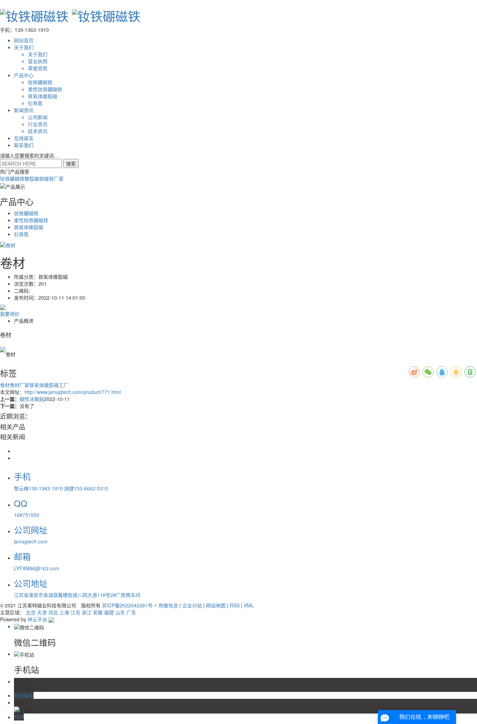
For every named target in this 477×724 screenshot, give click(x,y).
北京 (31, 612)
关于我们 (24, 47)
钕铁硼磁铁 (40, 82)
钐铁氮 (35, 103)
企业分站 (192, 605)
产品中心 (24, 75)
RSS (235, 605)
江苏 (75, 612)
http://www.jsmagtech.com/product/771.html (72, 391)
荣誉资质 (37, 68)
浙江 (86, 612)
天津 (42, 612)
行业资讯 (37, 123)
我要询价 (10, 313)
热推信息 (168, 605)
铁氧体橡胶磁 (42, 96)
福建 (109, 612)
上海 (64, 612)
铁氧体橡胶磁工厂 (48, 384)
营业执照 (37, 61)
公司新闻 (37, 117)
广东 (131, 612)
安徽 (98, 612)
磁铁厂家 (54, 178)
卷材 (5, 384)
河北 (53, 612)
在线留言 (24, 137)
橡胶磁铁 (34, 178)
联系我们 (24, 144)
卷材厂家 (19, 384)
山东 (120, 612)
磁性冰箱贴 (32, 398)
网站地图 (216, 605)
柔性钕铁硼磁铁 (45, 89)
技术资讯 (37, 130)
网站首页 (24, 40)
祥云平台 (37, 619)
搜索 (71, 163)
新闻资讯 (24, 110)
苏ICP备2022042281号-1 (129, 605)
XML (249, 605)
